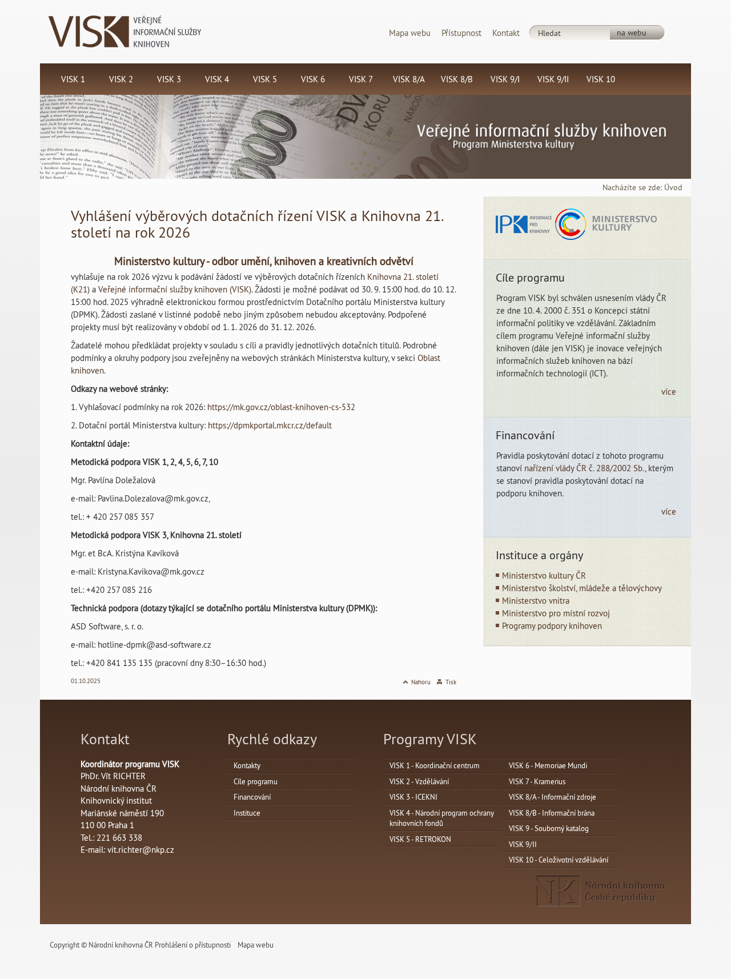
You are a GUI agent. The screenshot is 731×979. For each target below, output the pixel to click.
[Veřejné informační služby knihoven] (125, 30)
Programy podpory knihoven (552, 625)
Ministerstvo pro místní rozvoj (556, 613)
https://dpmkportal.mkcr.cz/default (270, 425)
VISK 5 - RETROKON (420, 839)
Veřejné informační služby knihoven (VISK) (174, 289)
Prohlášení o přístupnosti (193, 944)
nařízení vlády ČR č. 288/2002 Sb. (584, 468)
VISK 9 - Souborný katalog (549, 828)
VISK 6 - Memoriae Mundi (548, 765)
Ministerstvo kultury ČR (544, 575)
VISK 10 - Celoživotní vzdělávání (558, 859)
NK (601, 891)
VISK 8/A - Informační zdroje (552, 796)
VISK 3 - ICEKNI (413, 796)
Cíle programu (256, 781)
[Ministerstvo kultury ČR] (606, 223)
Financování (252, 796)
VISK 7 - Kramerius (537, 781)
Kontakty (247, 765)
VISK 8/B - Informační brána (552, 812)
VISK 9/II (523, 844)
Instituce (247, 812)
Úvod (673, 187)
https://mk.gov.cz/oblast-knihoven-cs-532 (281, 407)
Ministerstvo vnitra (535, 600)
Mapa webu (410, 32)
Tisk (450, 682)
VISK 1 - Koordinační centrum (434, 765)
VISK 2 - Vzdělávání (419, 781)
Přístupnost (461, 32)
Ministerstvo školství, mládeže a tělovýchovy (582, 588)
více (668, 391)
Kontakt (506, 32)
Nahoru (421, 682)
